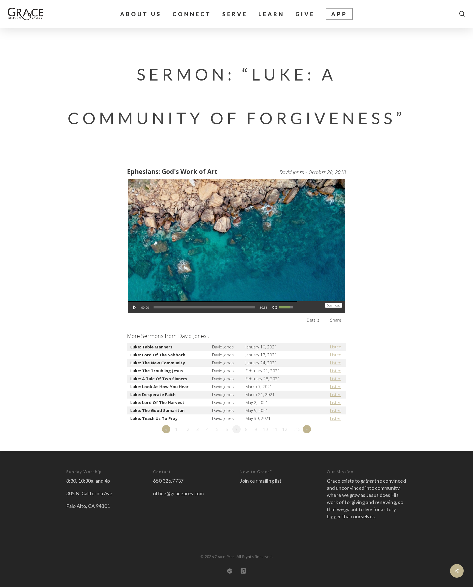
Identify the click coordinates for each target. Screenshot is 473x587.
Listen (335, 347)
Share (335, 320)
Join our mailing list (260, 481)
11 (275, 429)
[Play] (134, 307)
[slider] (204, 307)
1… (178, 429)
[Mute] (274, 307)
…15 (296, 429)
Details (313, 320)
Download (334, 305)
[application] (212, 307)
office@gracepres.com (178, 493)
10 (265, 429)
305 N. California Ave (89, 493)
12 (284, 429)
